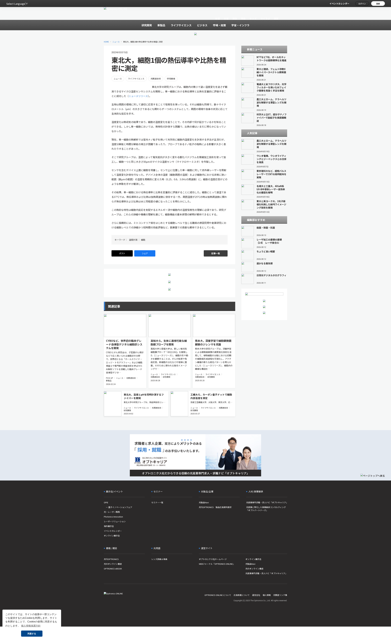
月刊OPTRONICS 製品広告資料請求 (215, 507)
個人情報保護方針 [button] (31, 625)
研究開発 (171, 78)
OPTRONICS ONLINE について (218, 595)
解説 (234, 18)
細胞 (143, 239)
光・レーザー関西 (112, 511)
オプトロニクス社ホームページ (213, 559)
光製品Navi (204, 502)
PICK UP (109, 378)
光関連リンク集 (280, 595)
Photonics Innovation (113, 516)
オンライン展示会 (112, 535)
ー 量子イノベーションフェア (118, 507)
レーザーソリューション (115, 521)
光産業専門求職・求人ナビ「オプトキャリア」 (266, 502)
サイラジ (265, 18)
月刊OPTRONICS (111, 559)
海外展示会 (109, 526)
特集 (243, 18)
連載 (276, 18)
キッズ (253, 18)
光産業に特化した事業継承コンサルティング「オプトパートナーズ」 (266, 509)
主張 (226, 18)
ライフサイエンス (136, 78)
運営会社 (256, 595)
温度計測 (133, 239)
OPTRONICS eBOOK (113, 568)
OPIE (106, 502)
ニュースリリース (138, 96)
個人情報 (267, 595)
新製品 (108, 380)
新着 (217, 18)
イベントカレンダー (339, 3)
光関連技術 (156, 78)
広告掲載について (242, 595)
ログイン (362, 3)
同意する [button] (31, 633)
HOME (106, 41)
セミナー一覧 (157, 502)
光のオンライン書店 (113, 563)
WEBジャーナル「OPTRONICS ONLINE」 (217, 563)
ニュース (116, 41)
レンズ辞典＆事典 (159, 559)
